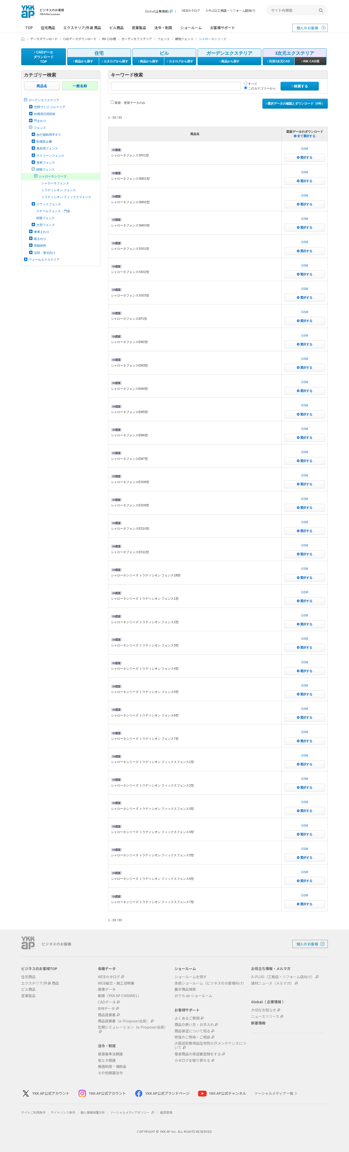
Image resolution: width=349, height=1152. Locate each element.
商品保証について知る (192, 1031)
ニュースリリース (265, 1016)
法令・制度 (163, 27)
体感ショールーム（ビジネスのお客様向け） (210, 983)
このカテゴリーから (261, 88)
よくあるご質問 (187, 1018)
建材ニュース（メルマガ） (272, 983)
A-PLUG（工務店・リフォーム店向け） (283, 977)
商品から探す (83, 61)
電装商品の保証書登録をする (198, 1054)
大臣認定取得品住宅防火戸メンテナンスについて (210, 1045)
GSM (304, 149)
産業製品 (139, 27)
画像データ (107, 989)
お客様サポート (222, 27)
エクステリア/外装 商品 (82, 27)
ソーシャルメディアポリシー (130, 1112)
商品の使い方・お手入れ (194, 1024)
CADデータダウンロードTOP (44, 57)
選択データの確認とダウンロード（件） (295, 103)
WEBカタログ (191, 10)
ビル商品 (116, 27)
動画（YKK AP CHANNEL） (119, 996)
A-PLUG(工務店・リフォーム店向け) (230, 10)
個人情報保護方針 (92, 1112)
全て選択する (306, 136)
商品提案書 (107, 1015)
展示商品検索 (185, 989)
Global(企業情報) (157, 11)
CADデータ (107, 1002)
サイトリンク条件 (63, 1112)
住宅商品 (48, 27)
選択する (305, 157)
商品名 (42, 86)
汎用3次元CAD (279, 61)
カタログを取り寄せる (192, 1060)
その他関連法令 (110, 1073)
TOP (29, 27)
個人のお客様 (307, 27)
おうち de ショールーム (193, 996)
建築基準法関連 (110, 1054)
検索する (300, 86)
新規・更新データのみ (129, 103)
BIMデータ (106, 1008)
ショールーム (191, 27)
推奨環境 (166, 1112)
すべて (252, 84)
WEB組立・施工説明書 (116, 983)
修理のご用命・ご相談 (192, 1037)
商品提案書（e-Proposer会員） (124, 1021)
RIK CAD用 (311, 61)
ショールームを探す (191, 977)
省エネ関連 (107, 1060)
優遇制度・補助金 (112, 1066)
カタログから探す (115, 61)
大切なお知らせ (263, 1010)
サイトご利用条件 (33, 1112)
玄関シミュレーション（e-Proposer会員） (133, 1027)
